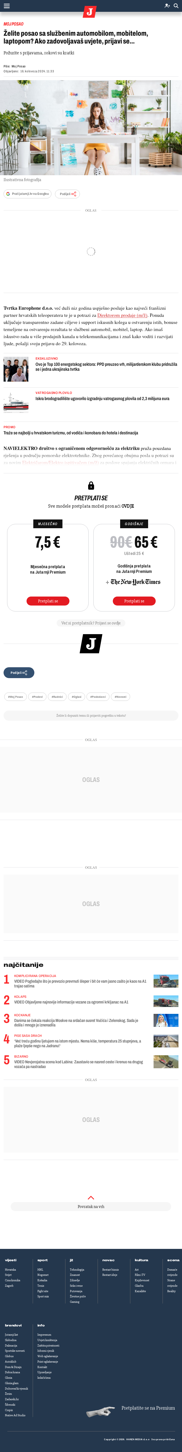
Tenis (40, 1286)
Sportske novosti (15, 1351)
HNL (40, 1270)
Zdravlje (75, 1280)
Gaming (74, 1302)
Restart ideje (109, 1275)
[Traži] (176, 6)
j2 (71, 1260)
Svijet (8, 1275)
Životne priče (78, 1296)
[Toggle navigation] (7, 6)
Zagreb (9, 1286)
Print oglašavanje (47, 1362)
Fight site (42, 1291)
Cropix (9, 1410)
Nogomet (43, 1275)
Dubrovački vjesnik (16, 1389)
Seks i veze (76, 1286)
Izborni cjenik (45, 1351)
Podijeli (65, 194)
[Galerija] (91, 127)
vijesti (10, 1260)
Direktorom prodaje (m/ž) (122, 315)
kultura (141, 1260)
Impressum (44, 1335)
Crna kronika (12, 1280)
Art (137, 1270)
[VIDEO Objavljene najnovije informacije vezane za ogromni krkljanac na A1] (166, 1001)
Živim (8, 1394)
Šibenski (10, 1405)
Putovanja (76, 1291)
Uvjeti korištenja (47, 1340)
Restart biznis (110, 1270)
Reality (171, 1291)
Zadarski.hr (12, 1399)
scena (173, 1260)
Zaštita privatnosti (48, 1345)
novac (108, 1260)
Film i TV (140, 1275)
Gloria (8, 1378)
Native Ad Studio (15, 1415)
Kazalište (140, 1291)
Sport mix (43, 1296)
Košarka (42, 1280)
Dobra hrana (12, 1372)
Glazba (139, 1286)
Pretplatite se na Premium (148, 1408)
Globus (9, 1356)
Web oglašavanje (47, 1356)
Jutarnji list (11, 1335)
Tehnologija (77, 1270)
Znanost (75, 1275)
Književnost (142, 1280)
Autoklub (10, 1362)
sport (42, 1260)
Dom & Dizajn (13, 1367)
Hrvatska (10, 1270)
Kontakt (42, 1367)
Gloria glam (11, 1383)
